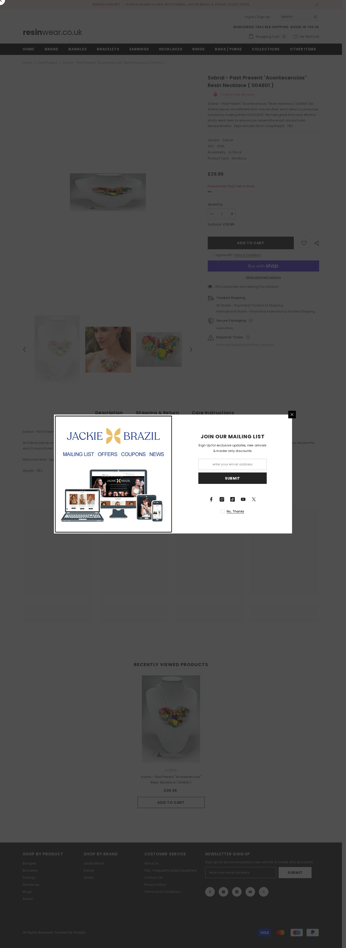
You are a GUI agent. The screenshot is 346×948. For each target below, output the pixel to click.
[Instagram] (222, 499)
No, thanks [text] (235, 511)
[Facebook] (211, 499)
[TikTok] (232, 499)
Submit (232, 478)
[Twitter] (253, 499)
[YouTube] (243, 499)
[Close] (292, 414)
